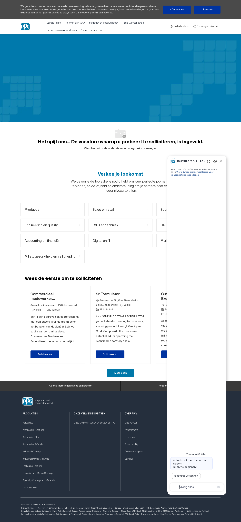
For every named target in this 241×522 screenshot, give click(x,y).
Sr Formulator (108, 294)
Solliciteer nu (45, 354)
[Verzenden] (219, 487)
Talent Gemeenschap (133, 23)
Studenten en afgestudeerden (103, 23)
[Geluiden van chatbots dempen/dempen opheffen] (214, 161)
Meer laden (120, 373)
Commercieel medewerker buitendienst (42, 296)
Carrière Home (54, 23)
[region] (196, 324)
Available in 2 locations (42, 305)
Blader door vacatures (91, 30)
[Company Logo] (25, 26)
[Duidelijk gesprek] (208, 161)
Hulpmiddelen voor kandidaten (62, 30)
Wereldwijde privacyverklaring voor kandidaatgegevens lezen (192, 173)
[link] (44, 424)
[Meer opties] (175, 487)
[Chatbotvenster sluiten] (221, 161)
